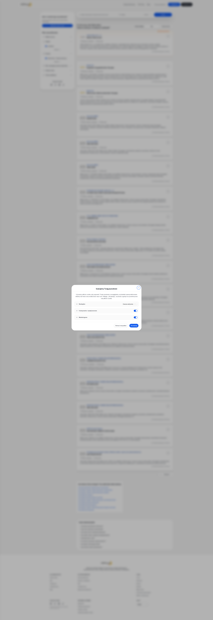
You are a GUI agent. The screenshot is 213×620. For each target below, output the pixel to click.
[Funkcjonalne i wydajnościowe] (135, 311)
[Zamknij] (138, 287)
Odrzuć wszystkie (120, 325)
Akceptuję (134, 325)
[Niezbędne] (135, 304)
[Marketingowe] (135, 317)
